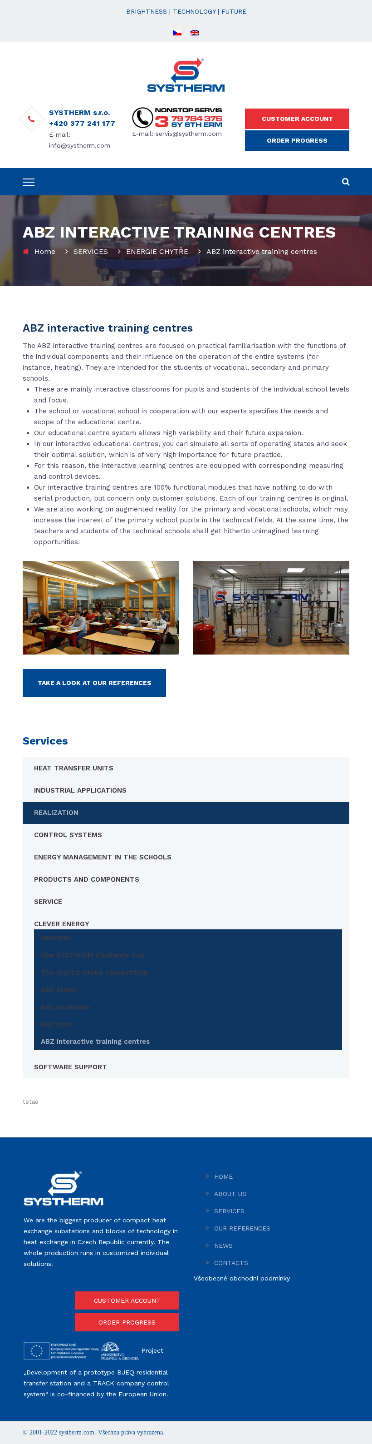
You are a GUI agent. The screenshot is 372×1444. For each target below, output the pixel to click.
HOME (223, 1176)
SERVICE (48, 902)
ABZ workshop (66, 1007)
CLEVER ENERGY (61, 924)
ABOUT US (230, 1193)
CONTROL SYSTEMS (68, 835)
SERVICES (90, 251)
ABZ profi (57, 1024)
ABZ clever (59, 990)
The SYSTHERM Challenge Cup (93, 955)
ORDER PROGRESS (297, 140)
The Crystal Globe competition (94, 972)
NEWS (223, 1245)
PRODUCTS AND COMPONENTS (86, 879)
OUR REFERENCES (242, 1228)
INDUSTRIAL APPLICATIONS (80, 790)
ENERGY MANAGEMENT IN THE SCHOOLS (102, 857)
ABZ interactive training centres (95, 1041)
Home (44, 251)
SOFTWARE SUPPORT (70, 1067)
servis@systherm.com (189, 133)
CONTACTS (231, 1262)
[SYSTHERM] (186, 74)
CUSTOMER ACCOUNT (297, 118)
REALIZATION (56, 813)
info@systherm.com (79, 145)
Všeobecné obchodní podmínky (242, 1278)
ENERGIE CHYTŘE (157, 251)
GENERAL (56, 938)
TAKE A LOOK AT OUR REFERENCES (95, 682)
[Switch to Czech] (177, 32)
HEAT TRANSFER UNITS (73, 768)
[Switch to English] (194, 32)
